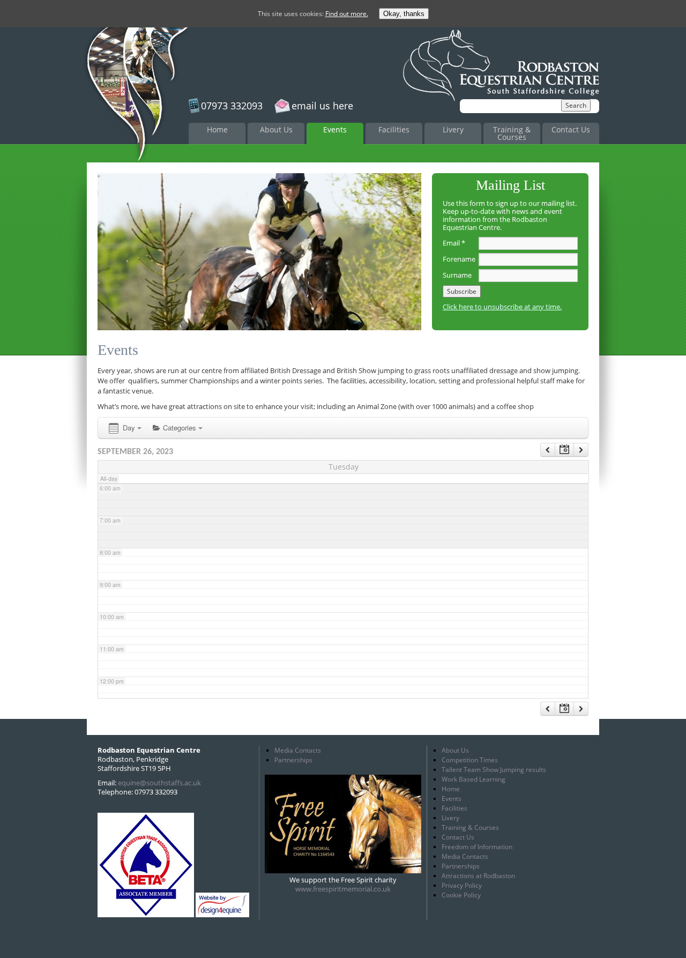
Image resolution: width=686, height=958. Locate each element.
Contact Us (570, 129)
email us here (322, 105)
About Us (276, 129)
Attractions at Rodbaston (478, 875)
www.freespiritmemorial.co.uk (343, 889)
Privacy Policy (462, 885)
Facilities (393, 129)
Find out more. (346, 13)
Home (217, 129)
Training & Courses (512, 133)
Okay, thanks (403, 14)
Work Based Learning (473, 779)
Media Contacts (297, 750)
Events (335, 129)
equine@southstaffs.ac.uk (159, 783)
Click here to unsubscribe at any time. (502, 306)
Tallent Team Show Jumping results (494, 769)
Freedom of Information (477, 846)
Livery (453, 129)
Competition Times (470, 759)
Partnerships (293, 759)
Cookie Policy (461, 895)
